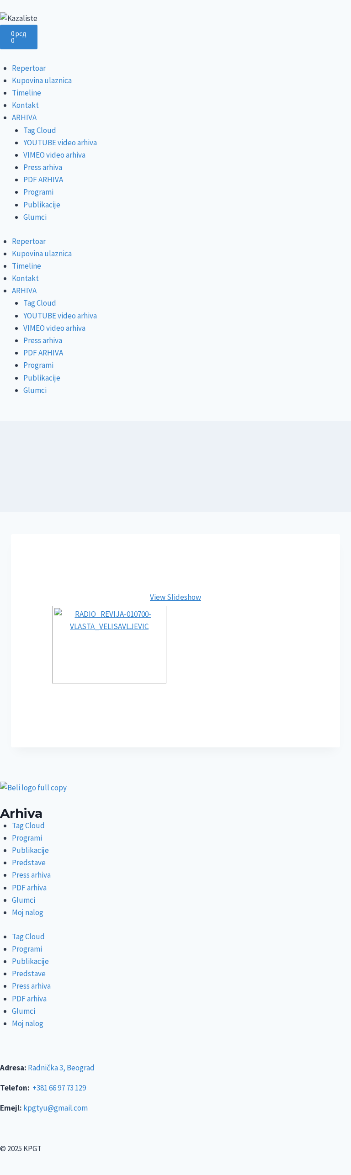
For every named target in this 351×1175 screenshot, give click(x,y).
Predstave (29, 862)
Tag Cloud (39, 130)
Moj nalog (27, 912)
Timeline (26, 93)
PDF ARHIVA (43, 180)
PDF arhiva (29, 888)
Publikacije (41, 205)
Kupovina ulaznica (42, 80)
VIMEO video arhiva (54, 155)
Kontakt (25, 105)
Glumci (35, 217)
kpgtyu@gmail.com (55, 1108)
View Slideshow (175, 597)
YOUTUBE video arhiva (60, 143)
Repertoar (29, 68)
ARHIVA (24, 117)
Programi (38, 192)
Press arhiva (42, 167)
